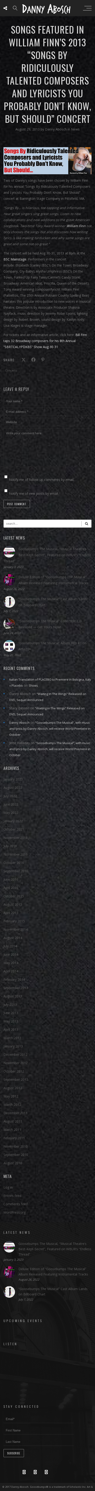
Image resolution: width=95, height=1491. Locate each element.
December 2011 (15, 1113)
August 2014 (12, 938)
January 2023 (13, 779)
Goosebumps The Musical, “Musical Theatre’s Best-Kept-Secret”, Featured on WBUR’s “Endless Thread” (47, 555)
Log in (8, 1187)
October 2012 (13, 1071)
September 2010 (15, 1154)
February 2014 (14, 979)
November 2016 (15, 854)
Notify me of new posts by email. (34, 493)
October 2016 (13, 862)
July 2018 (10, 846)
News (75, 129)
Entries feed (12, 1195)
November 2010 (15, 1146)
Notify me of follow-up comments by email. (41, 479)
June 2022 (10, 804)
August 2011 (12, 1121)
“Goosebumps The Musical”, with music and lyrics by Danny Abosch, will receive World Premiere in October (49, 728)
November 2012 (15, 1063)
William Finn (76, 226)
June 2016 (10, 879)
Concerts (11, 370)
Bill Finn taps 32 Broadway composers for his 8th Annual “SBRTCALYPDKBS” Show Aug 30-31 (45, 341)
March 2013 (12, 1038)
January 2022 (13, 821)
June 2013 (10, 1013)
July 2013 (10, 1004)
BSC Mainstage (14, 259)
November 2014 (15, 929)
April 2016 (10, 887)
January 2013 (13, 1046)
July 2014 (10, 946)
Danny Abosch (56, 129)
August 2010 (12, 1163)
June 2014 (10, 954)
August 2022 (12, 787)
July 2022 (10, 796)
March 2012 (12, 1104)
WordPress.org (14, 1212)
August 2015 (12, 904)
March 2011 (12, 1129)
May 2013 (10, 1021)
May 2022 (10, 812)
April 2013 (10, 1029)
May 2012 (10, 1096)
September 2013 (15, 988)
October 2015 (13, 896)
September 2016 (15, 871)
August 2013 (12, 996)
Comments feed (15, 1204)
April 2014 (10, 971)
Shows (33, 685)
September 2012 (15, 1079)
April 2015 (10, 912)
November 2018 (15, 837)
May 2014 (10, 963)
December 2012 (15, 1054)
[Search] (86, 523)
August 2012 (12, 1088)
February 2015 (14, 921)
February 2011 (14, 1138)
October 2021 (13, 829)
